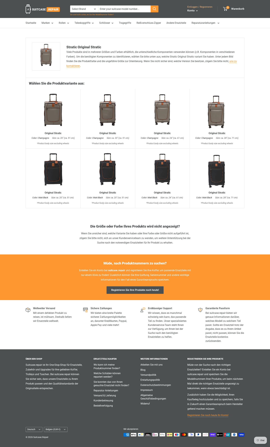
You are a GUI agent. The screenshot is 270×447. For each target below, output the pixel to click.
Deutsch (31, 429)
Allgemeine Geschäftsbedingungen (153, 397)
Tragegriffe (125, 22)
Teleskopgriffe (82, 22)
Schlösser (104, 22)
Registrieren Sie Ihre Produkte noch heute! (135, 290)
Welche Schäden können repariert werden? (107, 375)
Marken (46, 22)
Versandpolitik (148, 374)
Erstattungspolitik (150, 379)
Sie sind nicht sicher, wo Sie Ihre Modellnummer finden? (92, 15)
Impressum (146, 390)
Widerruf (145, 403)
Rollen (62, 22)
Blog (142, 369)
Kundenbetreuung (103, 400)
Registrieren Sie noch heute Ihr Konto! (207, 415)
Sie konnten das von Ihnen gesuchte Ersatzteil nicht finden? (111, 383)
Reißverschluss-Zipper (149, 22)
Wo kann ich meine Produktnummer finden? (107, 366)
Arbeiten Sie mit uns (151, 364)
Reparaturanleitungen (204, 22)
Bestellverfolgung (103, 405)
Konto (191, 10)
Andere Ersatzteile (176, 22)
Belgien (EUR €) (53, 429)
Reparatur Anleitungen (106, 390)
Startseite (31, 22)
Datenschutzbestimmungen (155, 385)
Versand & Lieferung (105, 395)
